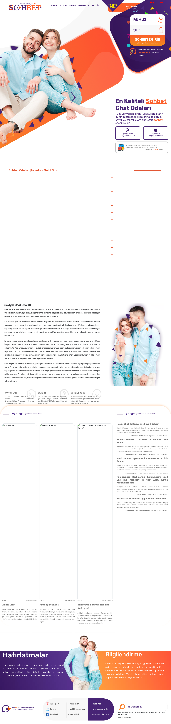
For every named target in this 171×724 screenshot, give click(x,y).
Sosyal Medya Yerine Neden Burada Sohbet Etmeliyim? (137, 184)
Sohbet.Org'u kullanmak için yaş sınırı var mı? (133, 261)
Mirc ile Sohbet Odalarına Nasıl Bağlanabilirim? (133, 241)
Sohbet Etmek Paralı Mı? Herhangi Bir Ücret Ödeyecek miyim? (137, 192)
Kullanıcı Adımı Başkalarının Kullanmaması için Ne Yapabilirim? (134, 220)
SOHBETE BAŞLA (112, 6)
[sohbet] (18, 709)
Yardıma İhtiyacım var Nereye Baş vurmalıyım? (134, 206)
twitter (53, 709)
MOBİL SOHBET (69, 5)
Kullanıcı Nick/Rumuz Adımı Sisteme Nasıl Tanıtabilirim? (138, 227)
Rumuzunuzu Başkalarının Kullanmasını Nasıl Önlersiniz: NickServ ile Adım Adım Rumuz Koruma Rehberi (142, 480)
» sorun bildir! (74, 714)
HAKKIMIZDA (83, 5)
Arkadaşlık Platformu (139, 436)
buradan (155, 149)
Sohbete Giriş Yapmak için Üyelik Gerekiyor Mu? (134, 234)
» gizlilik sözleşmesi (76, 709)
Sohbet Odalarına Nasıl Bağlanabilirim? (130, 177)
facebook (54, 714)
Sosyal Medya (141, 494)
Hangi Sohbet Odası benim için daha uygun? (132, 268)
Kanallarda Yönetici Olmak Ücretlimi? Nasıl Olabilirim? (137, 212)
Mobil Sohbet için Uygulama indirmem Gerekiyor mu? (136, 254)
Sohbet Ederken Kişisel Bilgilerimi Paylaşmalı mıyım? (136, 248)
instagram (54, 704)
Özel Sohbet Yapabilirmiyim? (126, 199)
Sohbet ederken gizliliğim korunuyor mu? (131, 275)
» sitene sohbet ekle (100, 714)
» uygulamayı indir (100, 709)
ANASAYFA (56, 5)
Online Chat (8, 604)
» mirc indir (96, 704)
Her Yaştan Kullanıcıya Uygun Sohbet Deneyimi (141, 498)
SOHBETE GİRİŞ (147, 40)
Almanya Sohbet (49, 604)
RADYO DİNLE (131, 7)
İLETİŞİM (95, 5)
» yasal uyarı (73, 704)
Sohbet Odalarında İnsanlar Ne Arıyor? (93, 606)
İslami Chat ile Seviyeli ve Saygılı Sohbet (138, 424)
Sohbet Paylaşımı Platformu (136, 454)
